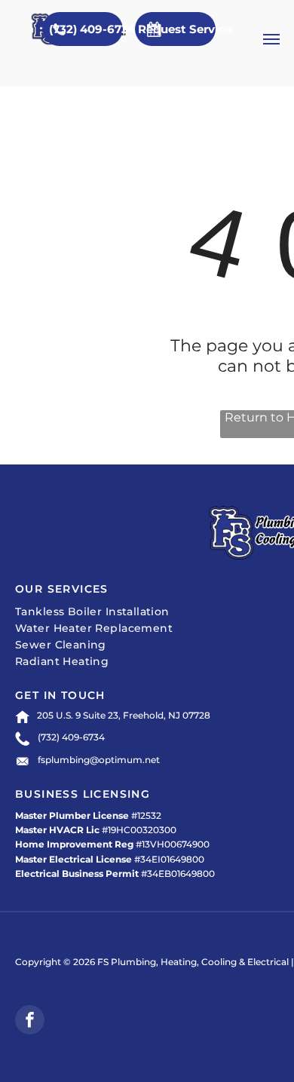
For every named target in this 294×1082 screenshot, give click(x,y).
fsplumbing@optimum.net (99, 759)
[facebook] (29, 1021)
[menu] (271, 39)
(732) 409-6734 (71, 737)
